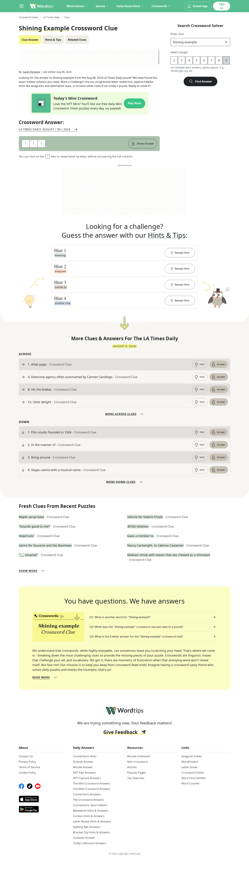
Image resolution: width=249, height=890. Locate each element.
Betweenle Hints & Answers (90, 810)
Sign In (222, 6)
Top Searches (135, 778)
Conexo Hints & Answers (89, 816)
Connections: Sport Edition (90, 805)
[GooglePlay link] (43, 809)
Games (100, 6)
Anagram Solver (191, 756)
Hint (202, 364)
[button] (124, 252)
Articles (132, 767)
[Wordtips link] (41, 6)
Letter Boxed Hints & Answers (92, 821)
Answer (221, 364)
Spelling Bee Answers (86, 827)
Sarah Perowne (31, 71)
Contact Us (26, 756)
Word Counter (190, 783)
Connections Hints (85, 756)
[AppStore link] (43, 799)
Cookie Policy (27, 772)
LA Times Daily (51, 17)
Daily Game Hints (128, 6)
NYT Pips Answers (84, 772)
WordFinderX (189, 762)
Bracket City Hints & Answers (91, 832)
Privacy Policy (27, 762)
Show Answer (145, 143)
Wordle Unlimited (138, 756)
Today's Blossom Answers (89, 843)
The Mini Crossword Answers (91, 783)
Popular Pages (136, 772)
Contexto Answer (84, 838)
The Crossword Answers (88, 800)
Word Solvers (75, 6)
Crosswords (159, 6)
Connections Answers (87, 794)
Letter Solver (189, 767)
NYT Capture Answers (87, 778)
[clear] (226, 42)
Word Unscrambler (193, 778)
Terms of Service (29, 767)
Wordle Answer (83, 767)
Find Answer (203, 81)
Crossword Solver (28, 17)
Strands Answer (83, 762)
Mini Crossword (137, 762)
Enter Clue (177, 34)
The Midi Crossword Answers (91, 789)
